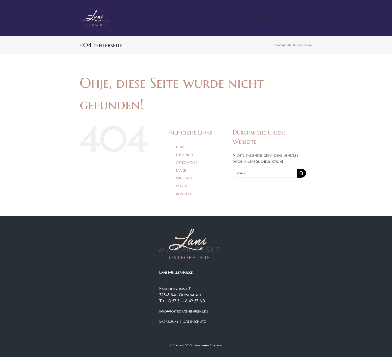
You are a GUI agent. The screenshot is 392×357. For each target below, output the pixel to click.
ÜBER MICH (184, 178)
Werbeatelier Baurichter (208, 345)
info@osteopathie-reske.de (183, 311)
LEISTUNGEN (185, 155)
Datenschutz (194, 321)
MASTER (182, 186)
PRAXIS (181, 170)
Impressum (168, 321)
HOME (181, 147)
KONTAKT (184, 194)
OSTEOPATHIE (186, 162)
